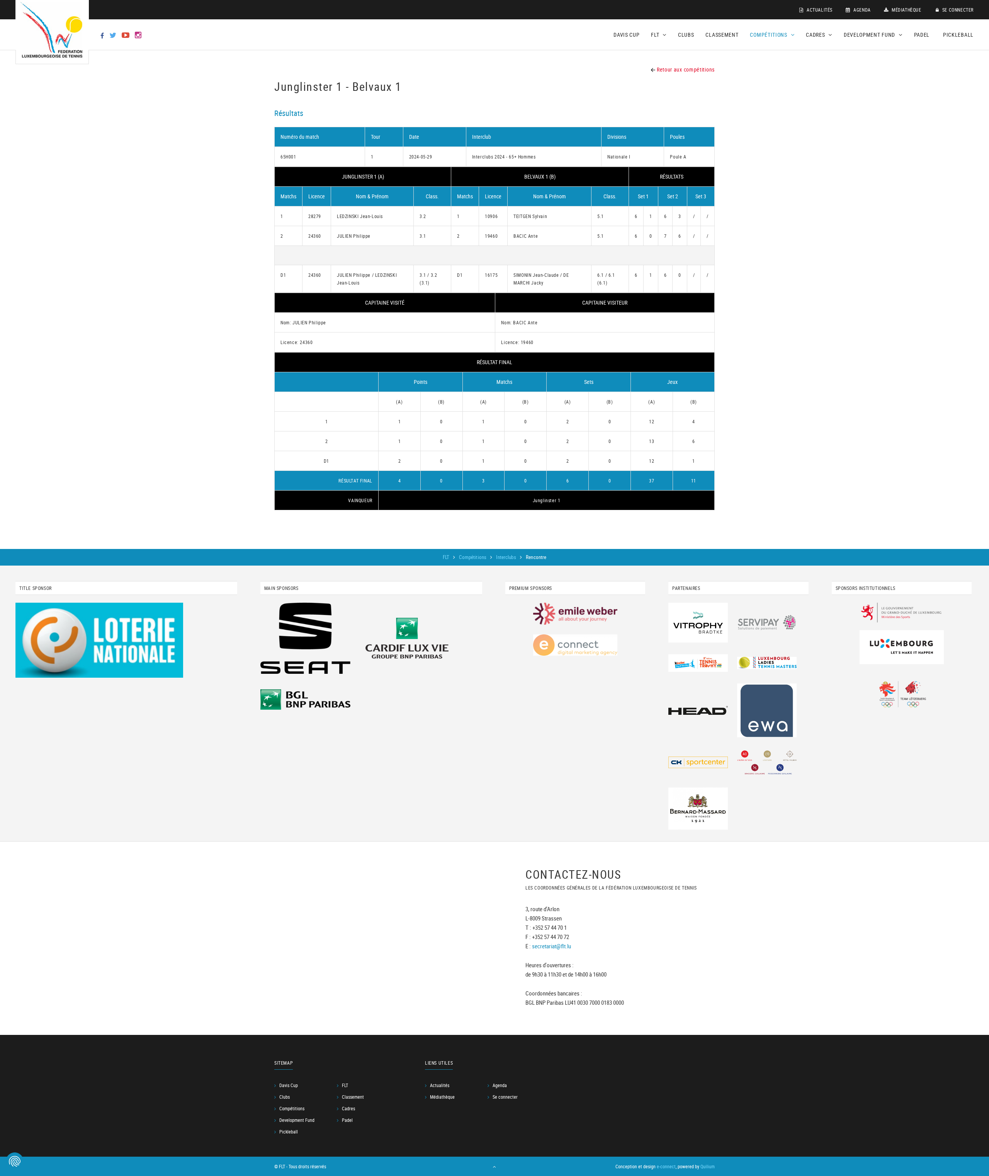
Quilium (707, 1166)
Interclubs (506, 557)
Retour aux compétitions (685, 69)
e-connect (666, 1166)
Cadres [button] (816, 34)
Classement (721, 34)
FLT (447, 557)
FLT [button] (656, 34)
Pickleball (958, 34)
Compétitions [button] (769, 34)
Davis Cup (626, 34)
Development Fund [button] (870, 34)
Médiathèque (905, 10)
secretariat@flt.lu (551, 946)
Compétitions (473, 557)
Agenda (861, 10)
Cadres (348, 1108)
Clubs (686, 34)
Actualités (819, 10)
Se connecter (957, 10)
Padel (922, 34)
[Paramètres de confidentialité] (15, 1161)
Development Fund (296, 1120)
